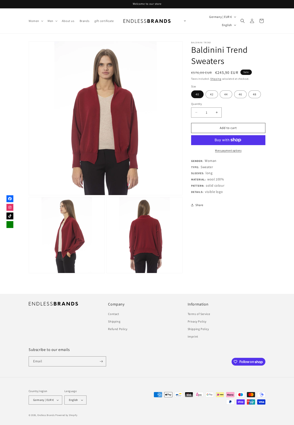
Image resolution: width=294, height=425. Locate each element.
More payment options (228, 150)
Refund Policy (117, 329)
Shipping (215, 78)
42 (212, 94)
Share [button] (199, 205)
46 (240, 94)
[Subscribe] (101, 361)
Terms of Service (199, 314)
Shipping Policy (198, 329)
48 (254, 94)
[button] (35, 20)
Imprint (193, 337)
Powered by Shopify (66, 415)
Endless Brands (46, 415)
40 (197, 94)
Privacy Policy (197, 321)
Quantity (196, 104)
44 (226, 94)
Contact (113, 314)
